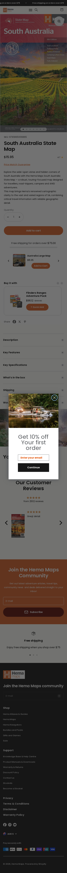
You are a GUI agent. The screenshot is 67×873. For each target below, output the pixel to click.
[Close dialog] (54, 397)
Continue (33, 467)
